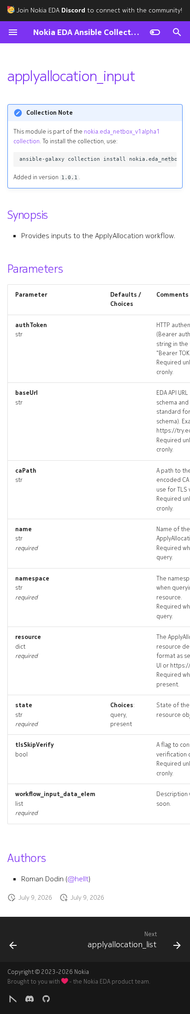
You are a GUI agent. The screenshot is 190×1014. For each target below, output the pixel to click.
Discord (73, 10)
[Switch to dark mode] (155, 32)
